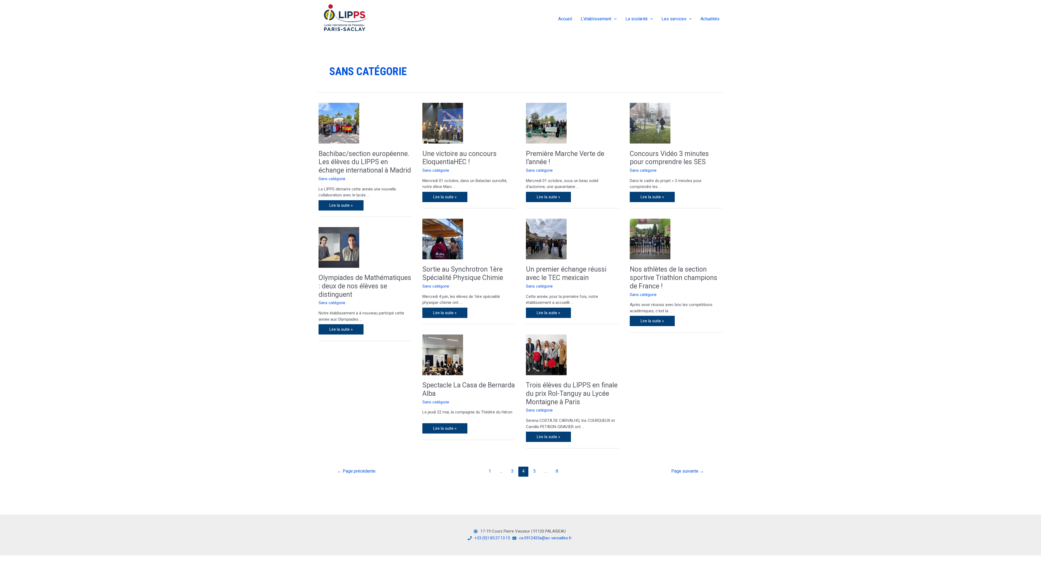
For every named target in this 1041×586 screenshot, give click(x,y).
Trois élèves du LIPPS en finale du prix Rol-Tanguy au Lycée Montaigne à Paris (572, 393)
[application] (614, 19)
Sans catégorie (332, 178)
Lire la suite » (344, 204)
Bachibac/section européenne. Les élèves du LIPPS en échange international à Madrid (365, 162)
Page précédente (356, 471)
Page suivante (687, 471)
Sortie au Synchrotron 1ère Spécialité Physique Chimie (462, 273)
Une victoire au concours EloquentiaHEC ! (459, 158)
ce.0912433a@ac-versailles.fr (545, 538)
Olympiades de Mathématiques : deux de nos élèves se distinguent (365, 286)
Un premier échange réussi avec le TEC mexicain (566, 273)
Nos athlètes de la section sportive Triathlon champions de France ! (673, 277)
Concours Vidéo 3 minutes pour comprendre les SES (669, 158)
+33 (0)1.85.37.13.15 (492, 538)
